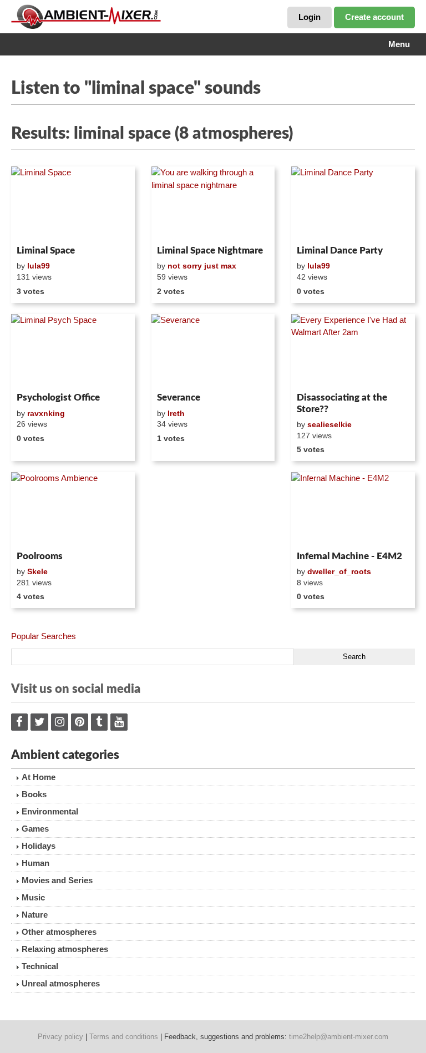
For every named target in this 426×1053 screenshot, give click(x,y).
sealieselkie (329, 424)
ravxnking (46, 413)
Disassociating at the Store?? (342, 403)
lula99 (38, 265)
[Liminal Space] (73, 203)
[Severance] (213, 351)
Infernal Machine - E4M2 (349, 556)
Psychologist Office (58, 397)
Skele (37, 571)
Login (309, 17)
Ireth (176, 413)
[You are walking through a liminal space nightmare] (213, 203)
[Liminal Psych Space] (73, 351)
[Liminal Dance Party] (353, 203)
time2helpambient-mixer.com (338, 1036)
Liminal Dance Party (340, 250)
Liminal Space (46, 250)
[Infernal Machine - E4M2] (353, 509)
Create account (374, 17)
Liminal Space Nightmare (210, 250)
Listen (38, 226)
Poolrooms (40, 556)
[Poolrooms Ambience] (73, 509)
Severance (178, 397)
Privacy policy (60, 1036)
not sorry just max (202, 265)
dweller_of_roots (339, 571)
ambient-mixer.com (94, 16)
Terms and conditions (123, 1036)
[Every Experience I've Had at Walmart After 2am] (353, 351)
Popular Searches (43, 636)
